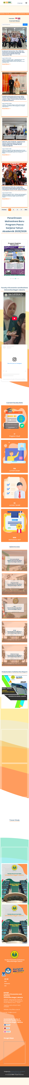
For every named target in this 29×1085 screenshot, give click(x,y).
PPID (5, 981)
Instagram (8, 1031)
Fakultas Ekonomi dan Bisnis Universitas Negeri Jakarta (16, 1072)
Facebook (8, 1024)
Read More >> (6, 64)
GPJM (6, 979)
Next (26, 209)
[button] (2, 9)
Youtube (7, 1028)
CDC (5, 985)
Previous (4, 209)
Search (25, 24)
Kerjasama (7, 983)
